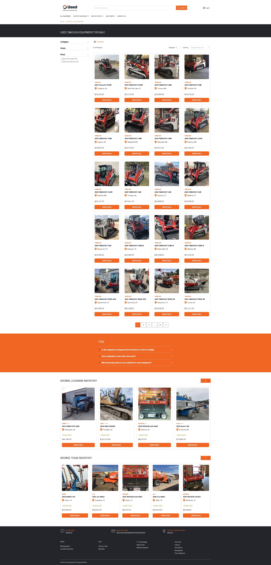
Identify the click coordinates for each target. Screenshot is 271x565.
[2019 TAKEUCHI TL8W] (167, 67)
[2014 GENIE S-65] (75, 478)
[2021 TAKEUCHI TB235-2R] (167, 281)
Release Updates (142, 547)
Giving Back (179, 550)
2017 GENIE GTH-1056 (70, 426)
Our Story (178, 542)
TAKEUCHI (128, 82)
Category (64, 42)
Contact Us (121, 16)
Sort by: (185, 47)
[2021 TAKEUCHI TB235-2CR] (107, 281)
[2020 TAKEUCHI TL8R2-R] (137, 227)
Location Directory (66, 549)
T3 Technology (142, 542)
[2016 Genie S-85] (192, 404)
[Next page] (166, 325)
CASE (102, 423)
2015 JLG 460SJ (98, 497)
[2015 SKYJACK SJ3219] (196, 478)
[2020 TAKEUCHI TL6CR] (197, 120)
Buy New (101, 549)
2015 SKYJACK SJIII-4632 (148, 426)
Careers (177, 545)
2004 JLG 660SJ (159, 497)
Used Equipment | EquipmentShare (76, 562)
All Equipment (65, 16)
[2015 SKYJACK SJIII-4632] (154, 404)
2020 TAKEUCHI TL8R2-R (134, 245)
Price (62, 54)
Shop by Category (80, 16)
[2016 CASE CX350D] (116, 404)
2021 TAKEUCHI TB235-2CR (105, 299)
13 (160, 325)
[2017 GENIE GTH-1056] (78, 404)
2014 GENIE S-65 (68, 497)
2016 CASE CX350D (107, 426)
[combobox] (140, 7)
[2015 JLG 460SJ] (105, 478)
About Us (170, 532)
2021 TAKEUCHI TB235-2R (165, 299)
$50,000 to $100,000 (70, 62)
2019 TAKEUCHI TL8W (163, 85)
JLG (93, 494)
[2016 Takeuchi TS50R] (107, 67)
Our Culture (178, 547)
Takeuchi (69, 21)
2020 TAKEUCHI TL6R (133, 192)
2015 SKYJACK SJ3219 (191, 497)
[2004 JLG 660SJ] (166, 478)
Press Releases (180, 553)
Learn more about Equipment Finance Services (130, 532)
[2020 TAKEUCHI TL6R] (137, 174)
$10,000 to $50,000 (70, 59)
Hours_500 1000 (78, 21)
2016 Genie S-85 (182, 426)
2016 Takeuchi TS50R (103, 85)
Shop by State (96, 16)
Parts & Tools (103, 546)
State (63, 48)
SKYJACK (141, 423)
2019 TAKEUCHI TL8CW (134, 85)
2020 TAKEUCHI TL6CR (193, 138)
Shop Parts (110, 16)
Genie (178, 423)
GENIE (64, 423)
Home (62, 21)
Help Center (141, 545)
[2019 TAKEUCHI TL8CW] (137, 67)
